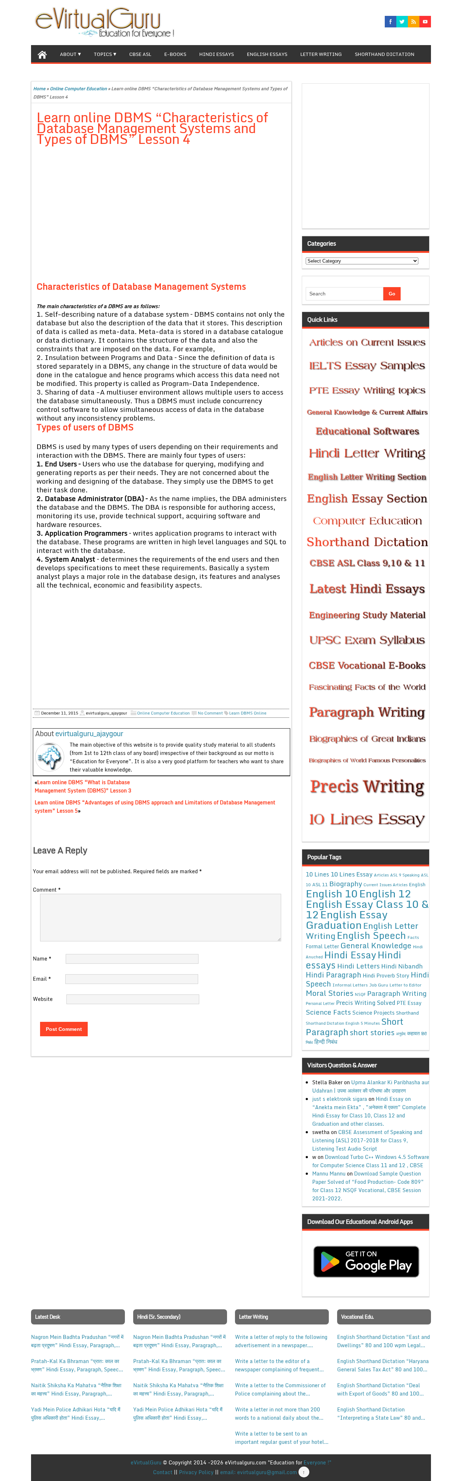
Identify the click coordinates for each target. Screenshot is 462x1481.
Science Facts (328, 1012)
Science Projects (373, 1012)
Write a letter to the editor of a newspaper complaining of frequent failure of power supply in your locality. (277, 1365)
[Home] (42, 53)
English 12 (385, 893)
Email (42, 979)
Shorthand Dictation (384, 54)
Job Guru (378, 984)
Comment (47, 889)
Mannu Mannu (328, 1173)
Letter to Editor (405, 984)
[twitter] (402, 21)
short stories (372, 1032)
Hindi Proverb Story (386, 975)
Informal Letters (350, 984)
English (417, 884)
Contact (163, 1472)
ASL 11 (320, 884)
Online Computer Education (78, 88)
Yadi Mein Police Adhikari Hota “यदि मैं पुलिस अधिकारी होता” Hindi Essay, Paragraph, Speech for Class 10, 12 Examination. (75, 1413)
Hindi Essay (350, 954)
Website (43, 999)
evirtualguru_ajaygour (89, 733)
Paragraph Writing (397, 993)
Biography (345, 883)
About (68, 54)
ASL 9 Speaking (404, 875)
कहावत (413, 1033)
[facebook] (390, 21)
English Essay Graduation (347, 919)
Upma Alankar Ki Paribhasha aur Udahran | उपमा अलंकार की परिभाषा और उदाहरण (370, 1086)
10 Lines (317, 874)
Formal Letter (322, 946)
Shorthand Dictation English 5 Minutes (343, 1023)
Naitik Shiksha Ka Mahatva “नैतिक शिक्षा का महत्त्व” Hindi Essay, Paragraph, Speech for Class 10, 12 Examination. (76, 1389)
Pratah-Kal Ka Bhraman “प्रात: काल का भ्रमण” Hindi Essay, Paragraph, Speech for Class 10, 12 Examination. (76, 1365)
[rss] (413, 21)
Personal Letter (320, 1003)
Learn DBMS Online (247, 713)
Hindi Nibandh (402, 966)
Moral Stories (329, 993)
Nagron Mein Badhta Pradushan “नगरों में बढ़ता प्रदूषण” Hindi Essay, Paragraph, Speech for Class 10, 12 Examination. (77, 1341)
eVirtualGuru (146, 1462)
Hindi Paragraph (333, 975)
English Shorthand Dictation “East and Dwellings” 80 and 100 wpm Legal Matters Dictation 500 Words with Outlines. (383, 1341)
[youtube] (425, 21)
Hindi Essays (216, 54)
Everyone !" (317, 1462)
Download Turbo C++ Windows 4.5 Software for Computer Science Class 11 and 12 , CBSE (370, 1161)
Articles (381, 875)
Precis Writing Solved (365, 1002)
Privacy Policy (196, 1472)
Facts (413, 937)
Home (39, 88)
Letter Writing (321, 54)
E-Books (175, 54)
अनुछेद (401, 1033)
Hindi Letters (358, 965)
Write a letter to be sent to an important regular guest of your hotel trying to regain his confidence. (279, 1437)
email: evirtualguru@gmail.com (258, 1472)
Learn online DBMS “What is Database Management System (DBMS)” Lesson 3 (83, 786)
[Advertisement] (161, 205)
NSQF (360, 994)
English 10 (332, 893)
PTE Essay (409, 1003)
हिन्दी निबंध (325, 1041)
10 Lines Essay (351, 874)
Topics (103, 54)
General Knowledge (375, 945)
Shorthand (407, 1013)
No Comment (210, 713)
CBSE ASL (140, 54)
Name (42, 958)
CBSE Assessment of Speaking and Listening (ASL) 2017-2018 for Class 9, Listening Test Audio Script (367, 1140)
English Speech (371, 935)
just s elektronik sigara (339, 1099)
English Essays (267, 54)
